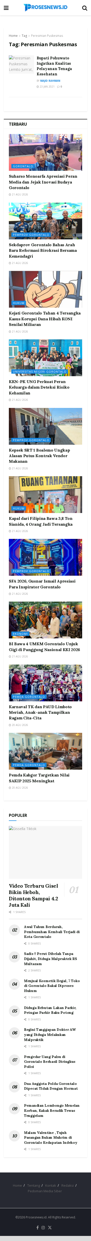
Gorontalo (23, 166)
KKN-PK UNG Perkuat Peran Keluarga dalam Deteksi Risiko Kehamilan (39, 387)
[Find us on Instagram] (43, 1228)
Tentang (33, 1185)
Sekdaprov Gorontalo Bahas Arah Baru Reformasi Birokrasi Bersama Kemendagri (43, 250)
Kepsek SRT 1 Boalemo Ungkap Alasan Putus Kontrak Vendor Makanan (39, 456)
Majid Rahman (50, 80)
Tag (24, 36)
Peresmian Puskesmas (47, 36)
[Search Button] (84, 7)
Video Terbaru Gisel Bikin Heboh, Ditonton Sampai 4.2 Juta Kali (33, 895)
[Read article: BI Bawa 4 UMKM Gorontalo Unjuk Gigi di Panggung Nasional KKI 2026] (45, 620)
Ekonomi (20, 634)
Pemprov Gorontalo (31, 235)
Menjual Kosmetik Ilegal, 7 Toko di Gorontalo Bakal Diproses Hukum (52, 986)
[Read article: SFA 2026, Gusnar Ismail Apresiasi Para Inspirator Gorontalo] (45, 557)
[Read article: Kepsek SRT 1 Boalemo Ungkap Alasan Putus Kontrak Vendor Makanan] (45, 426)
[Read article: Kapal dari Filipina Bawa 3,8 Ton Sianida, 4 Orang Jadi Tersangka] (45, 494)
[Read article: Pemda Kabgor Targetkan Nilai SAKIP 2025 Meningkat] (45, 751)
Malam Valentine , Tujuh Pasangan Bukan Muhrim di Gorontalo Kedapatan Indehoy (50, 1137)
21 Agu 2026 (19, 194)
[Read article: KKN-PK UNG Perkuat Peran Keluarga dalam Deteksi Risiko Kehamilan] (45, 357)
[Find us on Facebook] (37, 1228)
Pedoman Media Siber (45, 1191)
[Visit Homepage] (45, 8)
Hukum (19, 303)
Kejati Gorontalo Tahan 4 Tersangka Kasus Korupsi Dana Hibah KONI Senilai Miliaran (45, 318)
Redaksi (67, 1185)
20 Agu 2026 (19, 725)
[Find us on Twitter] (50, 1228)
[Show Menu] (6, 7)
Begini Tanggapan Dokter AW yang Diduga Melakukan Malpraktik (50, 1034)
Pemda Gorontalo (29, 697)
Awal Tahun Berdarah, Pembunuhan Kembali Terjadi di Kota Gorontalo (52, 931)
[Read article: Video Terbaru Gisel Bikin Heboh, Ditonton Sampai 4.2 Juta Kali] (45, 852)
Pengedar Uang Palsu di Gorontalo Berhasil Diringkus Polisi (49, 1061)
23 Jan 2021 (47, 86)
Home (13, 36)
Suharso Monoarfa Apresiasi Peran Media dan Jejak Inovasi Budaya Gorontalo (43, 182)
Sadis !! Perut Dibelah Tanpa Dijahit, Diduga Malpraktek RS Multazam (50, 958)
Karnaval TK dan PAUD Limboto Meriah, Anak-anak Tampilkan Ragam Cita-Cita (40, 712)
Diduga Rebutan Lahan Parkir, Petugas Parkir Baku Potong (50, 1010)
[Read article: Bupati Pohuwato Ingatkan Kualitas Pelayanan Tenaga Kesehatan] (21, 64)
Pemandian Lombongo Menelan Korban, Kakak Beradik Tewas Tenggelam (52, 1110)
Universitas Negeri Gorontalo (39, 371)
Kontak (50, 1185)
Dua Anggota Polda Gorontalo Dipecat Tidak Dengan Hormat (51, 1086)
